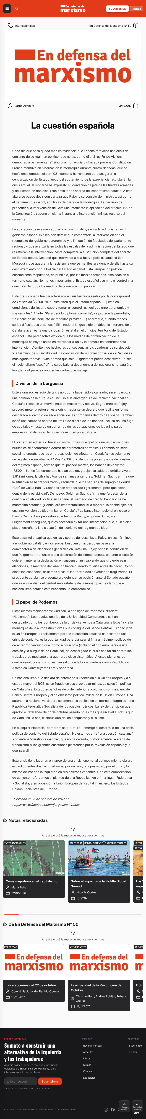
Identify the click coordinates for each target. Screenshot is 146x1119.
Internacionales (25, 25)
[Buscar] (17, 8)
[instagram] (106, 1110)
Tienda (136, 8)
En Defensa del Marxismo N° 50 (110, 25)
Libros (86, 1058)
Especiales (88, 1077)
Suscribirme (50, 1081)
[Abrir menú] (7, 8)
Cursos (86, 1064)
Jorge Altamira (24, 106)
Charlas (87, 1071)
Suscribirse (117, 8)
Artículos (87, 1051)
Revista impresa (92, 1045)
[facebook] (113, 1110)
